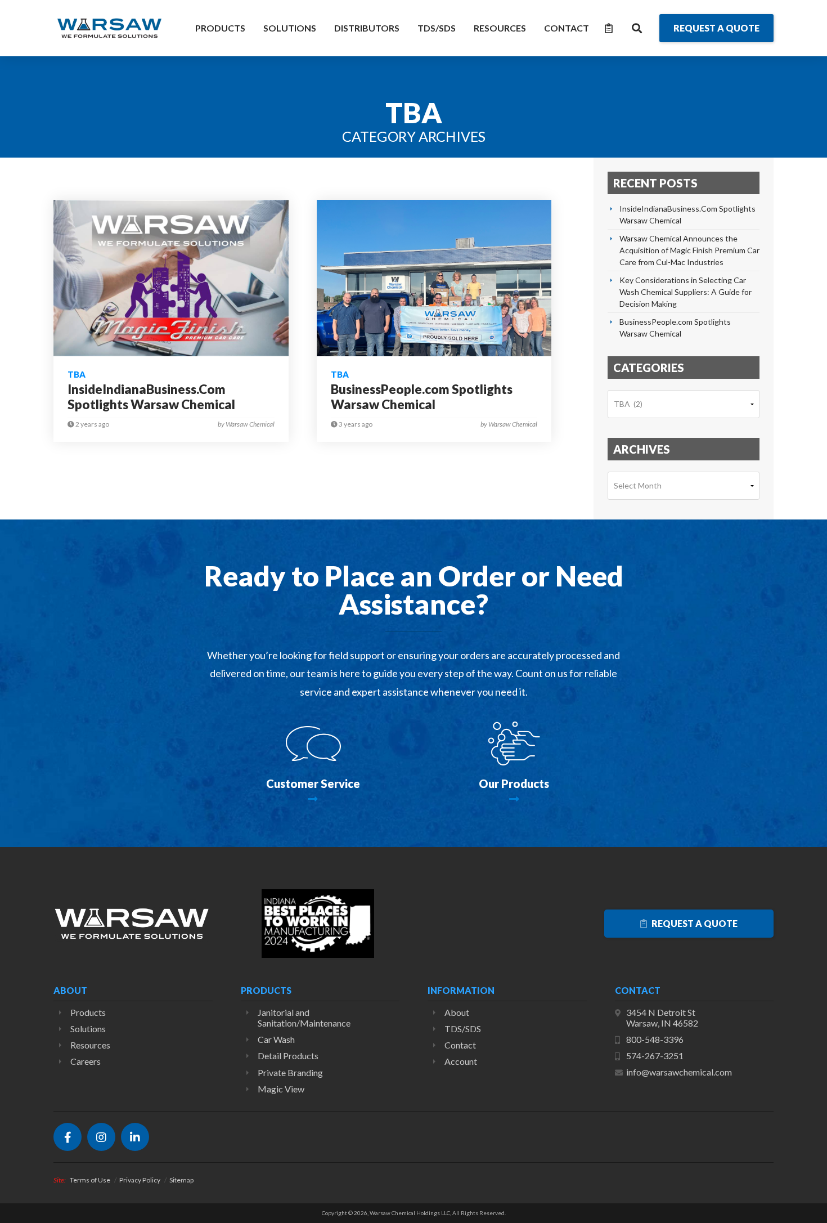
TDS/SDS (436, 28)
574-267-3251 (655, 1055)
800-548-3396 (655, 1039)
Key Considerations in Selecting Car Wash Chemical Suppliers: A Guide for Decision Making (685, 291)
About (456, 1012)
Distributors (366, 28)
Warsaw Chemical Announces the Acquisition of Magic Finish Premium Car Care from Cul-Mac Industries (689, 250)
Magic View (281, 1088)
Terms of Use (90, 1180)
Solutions (289, 28)
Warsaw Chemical (109, 28)
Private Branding (290, 1072)
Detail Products (288, 1055)
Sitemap (181, 1180)
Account (460, 1061)
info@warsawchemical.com (679, 1072)
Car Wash (276, 1039)
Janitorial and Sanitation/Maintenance (304, 1017)
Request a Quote (694, 923)
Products (220, 28)
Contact (566, 28)
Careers (85, 1061)
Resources (500, 28)
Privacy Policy (139, 1180)
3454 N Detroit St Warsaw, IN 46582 (662, 1017)
